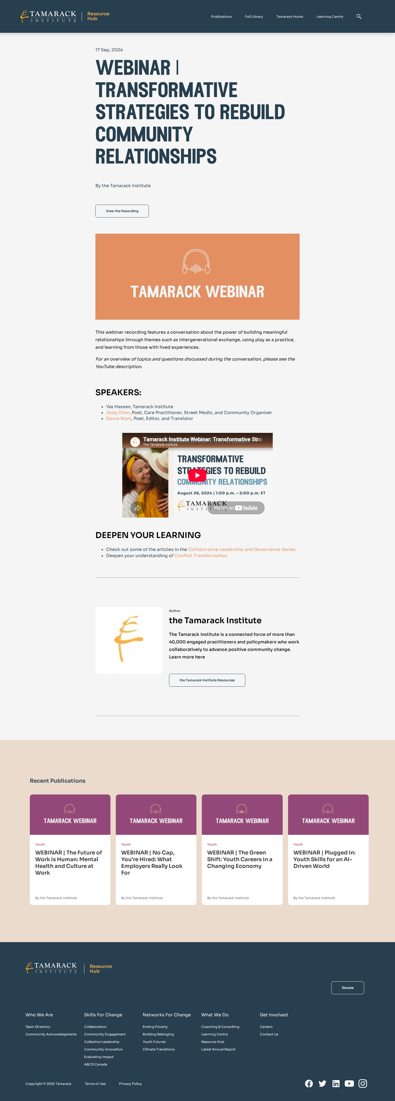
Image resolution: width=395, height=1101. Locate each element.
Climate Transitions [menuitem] (159, 1049)
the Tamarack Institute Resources (207, 680)
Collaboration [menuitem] (95, 1027)
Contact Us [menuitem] (269, 1034)
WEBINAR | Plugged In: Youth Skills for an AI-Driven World (324, 859)
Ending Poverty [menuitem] (155, 1027)
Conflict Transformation (200, 555)
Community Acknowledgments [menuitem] (51, 1034)
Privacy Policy (130, 1084)
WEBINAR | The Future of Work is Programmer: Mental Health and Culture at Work (68, 862)
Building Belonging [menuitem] (158, 1034)
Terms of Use (95, 1084)
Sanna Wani (118, 418)
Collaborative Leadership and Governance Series (242, 549)
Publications (221, 17)
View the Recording (122, 211)
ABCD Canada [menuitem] (95, 1064)
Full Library (254, 17)
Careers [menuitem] (266, 1027)
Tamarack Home (289, 17)
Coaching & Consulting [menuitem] (220, 1027)
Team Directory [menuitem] (38, 1027)
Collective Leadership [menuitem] (101, 1042)
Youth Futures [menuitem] (154, 1042)
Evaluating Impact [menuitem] (99, 1057)
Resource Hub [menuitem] (212, 1042)
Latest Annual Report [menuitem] (218, 1049)
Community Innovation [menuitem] (103, 1049)
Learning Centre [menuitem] (214, 1034)
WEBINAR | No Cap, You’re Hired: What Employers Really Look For (151, 862)
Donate (348, 988)
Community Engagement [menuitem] (104, 1034)
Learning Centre (330, 17)
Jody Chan (118, 412)
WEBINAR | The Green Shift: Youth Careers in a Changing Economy (239, 859)
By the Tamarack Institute (56, 898)
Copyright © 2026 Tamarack (48, 1084)
